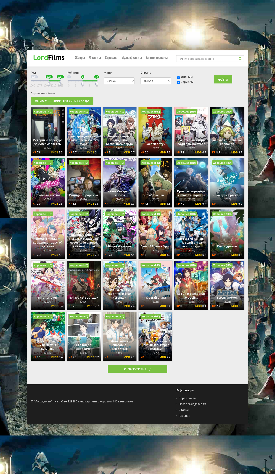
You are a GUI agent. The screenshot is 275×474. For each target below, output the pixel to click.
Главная (184, 416)
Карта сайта (187, 398)
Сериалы (111, 57)
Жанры (80, 57)
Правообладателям (192, 404)
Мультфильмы (131, 57)
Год (33, 72)
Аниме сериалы (157, 57)
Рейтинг (73, 72)
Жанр (108, 72)
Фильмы (95, 57)
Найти (223, 79)
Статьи (184, 410)
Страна (146, 72)
